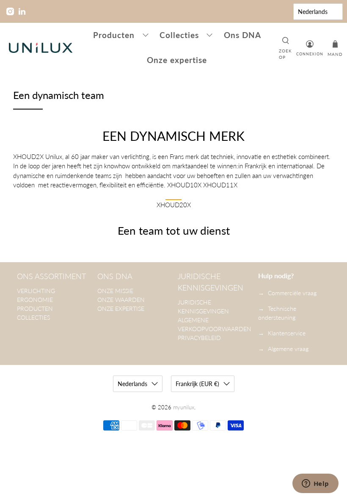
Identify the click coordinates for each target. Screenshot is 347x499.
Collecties (179, 35)
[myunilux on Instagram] (10, 11)
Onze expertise (177, 60)
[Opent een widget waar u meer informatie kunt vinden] (315, 484)
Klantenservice (287, 333)
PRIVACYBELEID (199, 337)
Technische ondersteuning (277, 313)
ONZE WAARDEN (121, 299)
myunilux (183, 407)
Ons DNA (242, 35)
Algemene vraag (288, 348)
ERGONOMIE (35, 299)
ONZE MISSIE (115, 290)
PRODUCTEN (35, 308)
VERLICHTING (36, 290)
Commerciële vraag (292, 292)
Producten (114, 35)
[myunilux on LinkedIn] (22, 11)
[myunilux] (40, 48)
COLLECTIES (33, 317)
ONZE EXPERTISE (120, 308)
